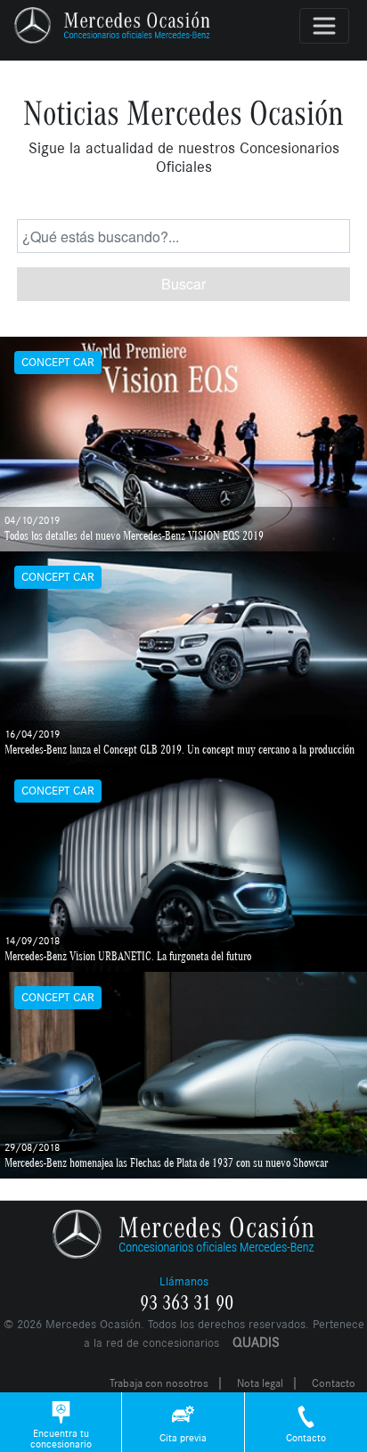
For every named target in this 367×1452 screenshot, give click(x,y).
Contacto (333, 1383)
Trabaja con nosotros (159, 1383)
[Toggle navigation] (324, 26)
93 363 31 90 (186, 1303)
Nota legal (260, 1383)
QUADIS (256, 1342)
